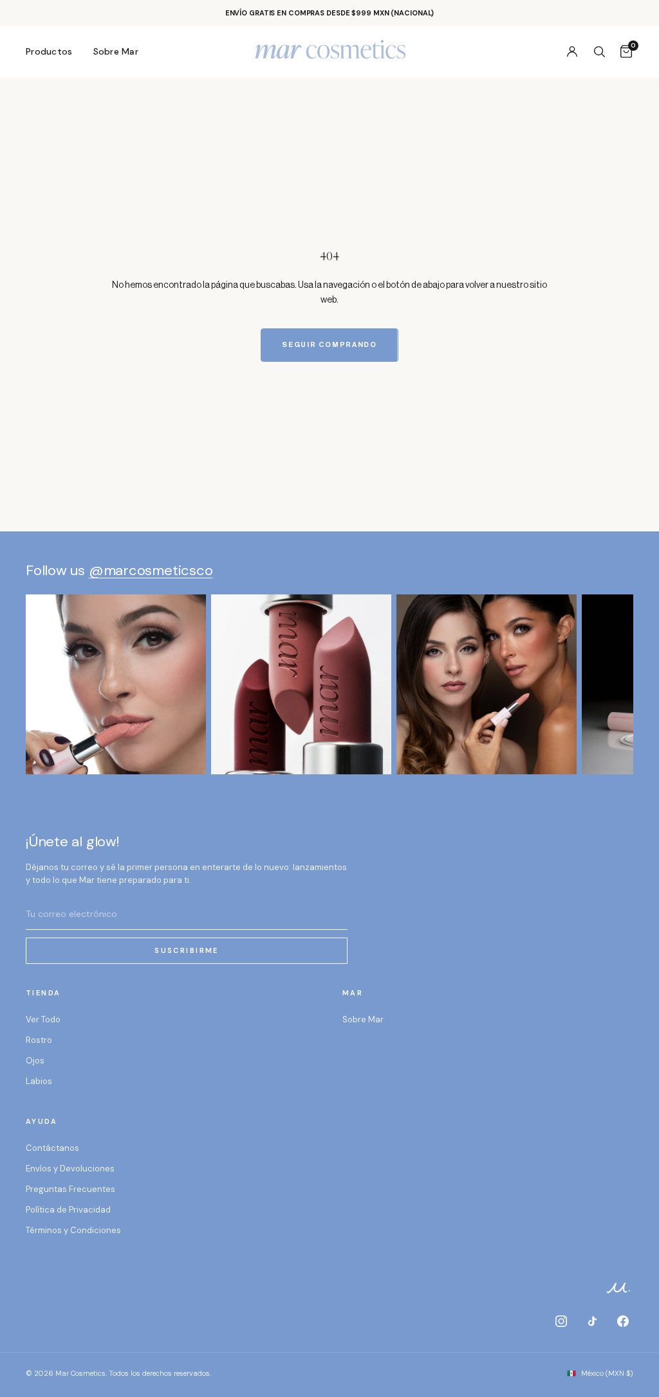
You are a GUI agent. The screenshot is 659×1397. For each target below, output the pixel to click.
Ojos (35, 1060)
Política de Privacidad (68, 1209)
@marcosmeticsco (151, 570)
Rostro (39, 1040)
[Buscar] (599, 51)
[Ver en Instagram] (116, 684)
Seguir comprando (329, 344)
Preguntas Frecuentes (70, 1189)
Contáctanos (52, 1148)
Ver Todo (43, 1019)
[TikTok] (592, 1321)
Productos (49, 51)
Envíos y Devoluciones (70, 1168)
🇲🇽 (600, 1373)
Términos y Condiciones (73, 1230)
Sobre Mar (116, 51)
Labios (39, 1081)
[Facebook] (623, 1321)
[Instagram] (561, 1321)
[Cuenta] (572, 51)
